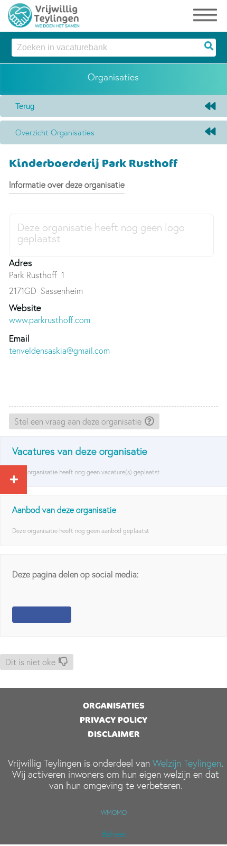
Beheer (113, 834)
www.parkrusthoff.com (49, 320)
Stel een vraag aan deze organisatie (77, 421)
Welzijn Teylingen (187, 763)
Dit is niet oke (30, 662)
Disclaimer (114, 734)
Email (19, 338)
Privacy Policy (113, 719)
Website (25, 307)
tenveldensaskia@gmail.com (59, 350)
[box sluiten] (12, 478)
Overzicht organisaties (54, 132)
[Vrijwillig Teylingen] (43, 13)
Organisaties (114, 705)
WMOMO (114, 812)
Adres (20, 262)
